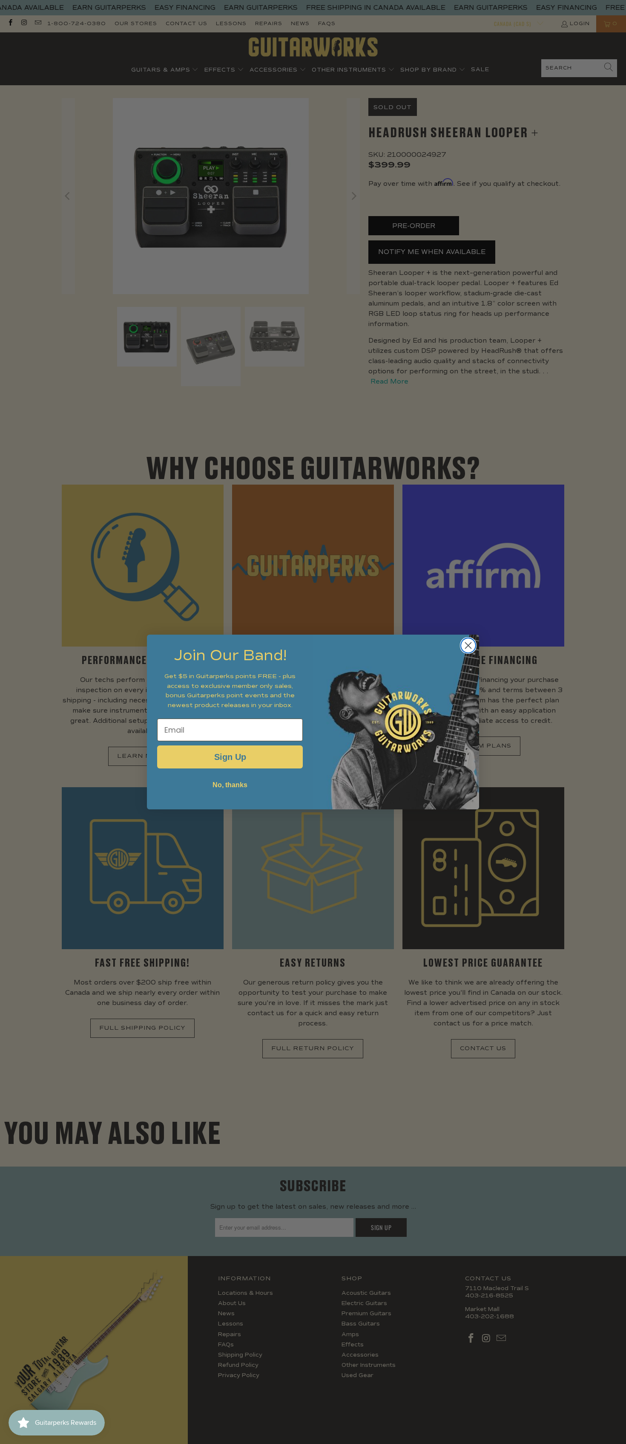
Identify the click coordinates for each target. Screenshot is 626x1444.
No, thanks (229, 784)
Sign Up (230, 757)
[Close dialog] (468, 645)
